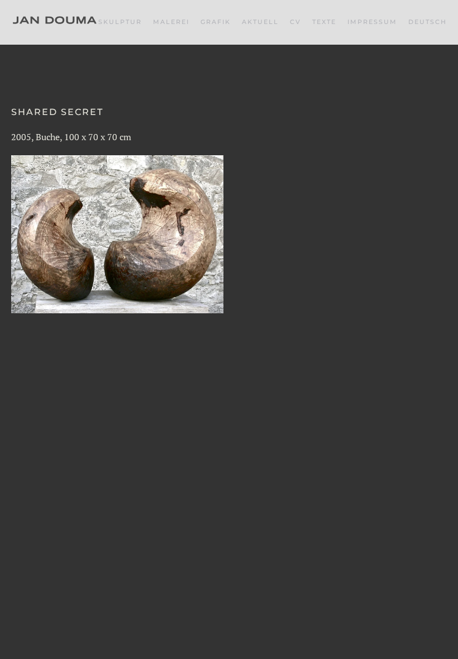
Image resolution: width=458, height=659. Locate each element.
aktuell (260, 22)
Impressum (372, 22)
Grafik (216, 22)
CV (295, 22)
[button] (427, 22)
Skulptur (120, 22)
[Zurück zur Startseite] (54, 22)
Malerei (171, 22)
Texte (324, 22)
